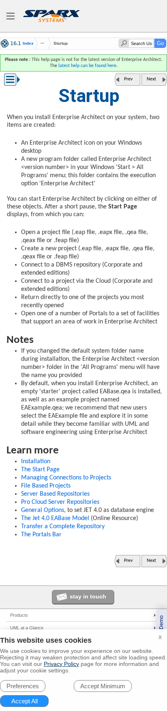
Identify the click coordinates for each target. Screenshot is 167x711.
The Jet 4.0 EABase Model (55, 518)
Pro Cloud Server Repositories (60, 502)
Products (19, 615)
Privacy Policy (61, 664)
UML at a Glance (26, 627)
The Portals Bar (41, 534)
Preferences (22, 686)
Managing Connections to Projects (66, 478)
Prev (128, 79)
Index (28, 43)
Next (151, 79)
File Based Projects (46, 486)
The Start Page (40, 469)
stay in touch (88, 596)
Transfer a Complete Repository (63, 526)
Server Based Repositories (55, 494)
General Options (42, 510)
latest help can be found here (87, 65)
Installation (35, 461)
